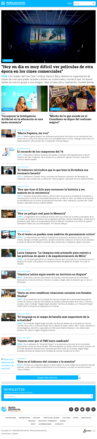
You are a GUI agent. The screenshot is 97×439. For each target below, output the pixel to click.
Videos (63, 421)
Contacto (59, 424)
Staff (33, 424)
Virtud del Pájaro (51, 418)
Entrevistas (24, 418)
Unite (75, 418)
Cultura (66, 418)
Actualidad (11, 418)
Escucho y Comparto (47, 421)
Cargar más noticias (47, 377)
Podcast (36, 418)
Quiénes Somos (45, 424)
